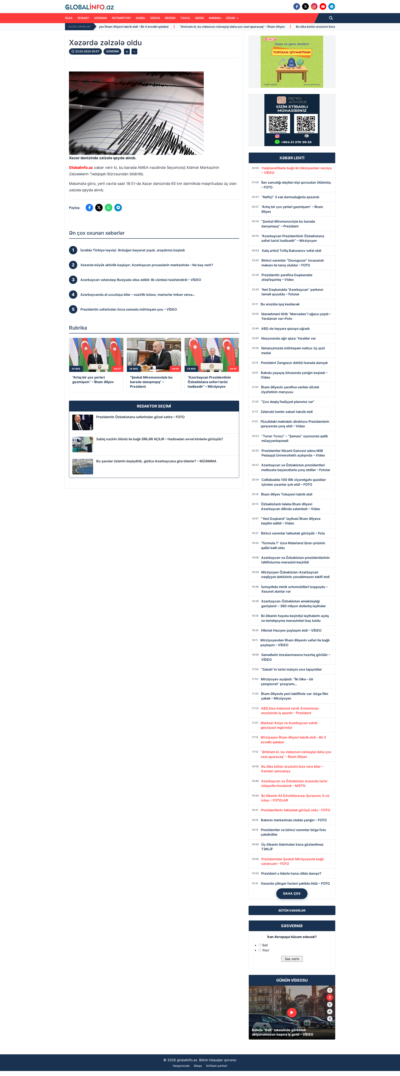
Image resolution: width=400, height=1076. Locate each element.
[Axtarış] (331, 18)
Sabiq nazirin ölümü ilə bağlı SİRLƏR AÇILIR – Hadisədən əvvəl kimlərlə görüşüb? (159, 439)
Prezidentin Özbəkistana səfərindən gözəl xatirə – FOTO (140, 417)
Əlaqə (198, 1065)
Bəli (265, 945)
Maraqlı (215, 18)
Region (170, 18)
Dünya (155, 18)
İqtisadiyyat (121, 18)
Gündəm (100, 18)
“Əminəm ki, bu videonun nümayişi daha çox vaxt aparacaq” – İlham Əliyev (156, 26)
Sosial (140, 18)
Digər (230, 18)
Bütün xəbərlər (292, 910)
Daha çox (292, 893)
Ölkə (68, 18)
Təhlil (185, 18)
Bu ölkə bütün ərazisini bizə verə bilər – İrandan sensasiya (261, 26)
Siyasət (83, 18)
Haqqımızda (181, 1065)
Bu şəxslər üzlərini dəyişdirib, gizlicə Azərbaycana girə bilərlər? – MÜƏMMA (156, 461)
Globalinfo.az (81, 167)
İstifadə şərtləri (216, 1065)
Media (199, 18)
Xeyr (265, 950)
